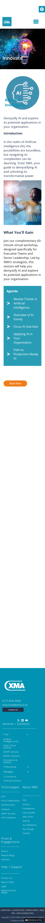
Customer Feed (18, 910)
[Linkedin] (23, 720)
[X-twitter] (18, 720)
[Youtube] (26, 720)
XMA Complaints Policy (25, 913)
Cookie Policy (6, 910)
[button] (42, 9)
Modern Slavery (32, 910)
